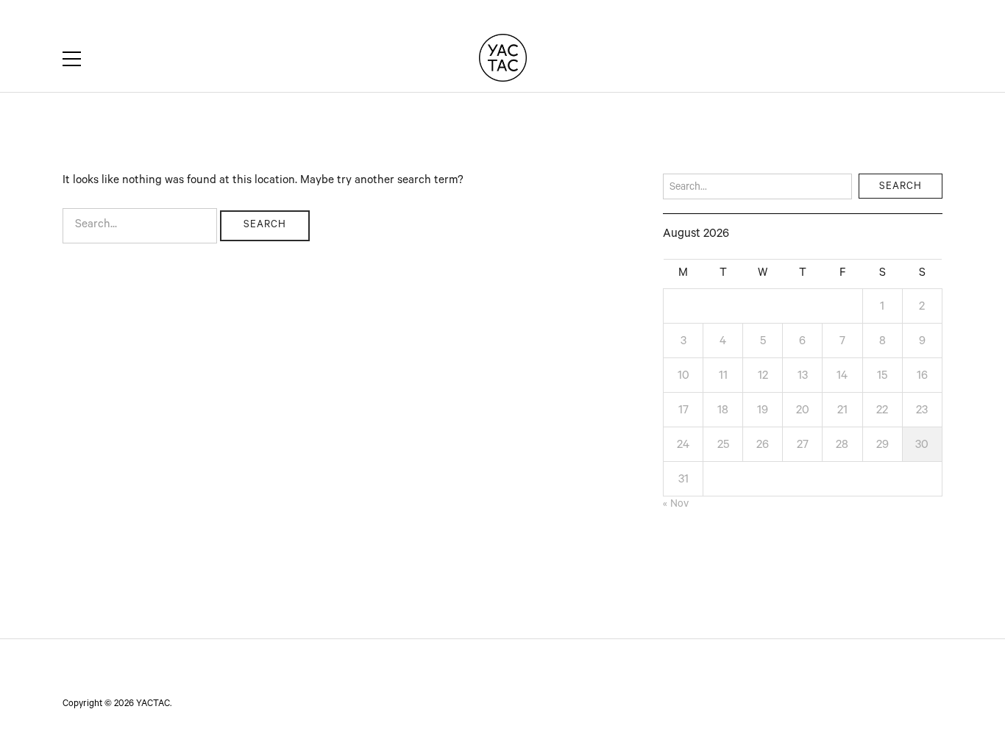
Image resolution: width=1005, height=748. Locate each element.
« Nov (676, 505)
